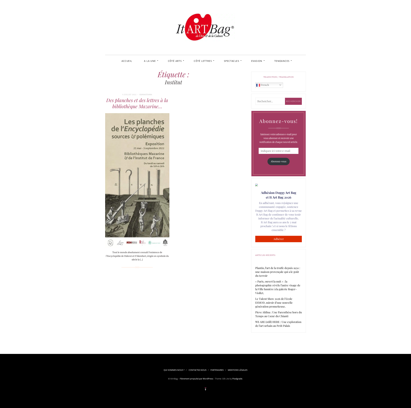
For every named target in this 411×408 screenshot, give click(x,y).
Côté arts (175, 60)
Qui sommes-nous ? (174, 370)
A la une (150, 60)
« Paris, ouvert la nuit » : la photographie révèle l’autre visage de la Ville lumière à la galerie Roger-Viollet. (277, 287)
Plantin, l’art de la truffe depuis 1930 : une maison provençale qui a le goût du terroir (277, 271)
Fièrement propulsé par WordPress (196, 378)
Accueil (127, 60)
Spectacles (231, 60)
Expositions (146, 95)
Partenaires (217, 370)
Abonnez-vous (278, 161)
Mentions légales (237, 370)
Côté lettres (203, 60)
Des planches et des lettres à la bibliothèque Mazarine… (137, 103)
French (264, 85)
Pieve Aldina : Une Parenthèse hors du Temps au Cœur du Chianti (278, 314)
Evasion (256, 60)
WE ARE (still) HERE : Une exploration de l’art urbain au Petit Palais (278, 323)
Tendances (282, 60)
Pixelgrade (237, 378)
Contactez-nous (197, 370)
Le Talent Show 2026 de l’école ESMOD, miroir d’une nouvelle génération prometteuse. (274, 302)
